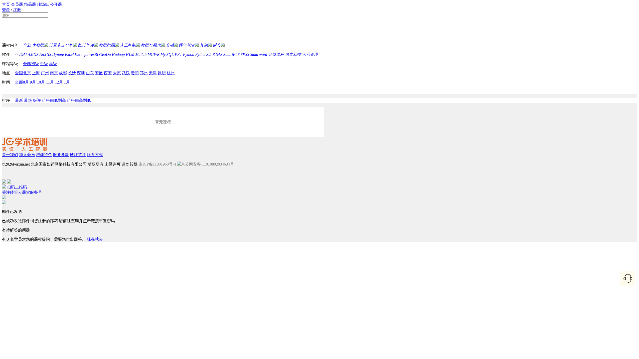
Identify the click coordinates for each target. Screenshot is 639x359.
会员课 (17, 4)
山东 (90, 73)
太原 (117, 73)
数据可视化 (151, 45)
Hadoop (118, 54)
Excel (69, 54)
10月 (41, 82)
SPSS (245, 54)
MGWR (154, 54)
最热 (28, 100)
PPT (178, 54)
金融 (170, 45)
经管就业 (187, 45)
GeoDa (105, 54)
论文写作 (293, 54)
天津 (153, 73)
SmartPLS (231, 54)
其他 (204, 45)
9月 (33, 82)
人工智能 (128, 45)
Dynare (58, 54)
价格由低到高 (54, 100)
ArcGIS (45, 54)
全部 (27, 45)
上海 (36, 73)
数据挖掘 (107, 45)
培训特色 (44, 155)
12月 (59, 82)
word (263, 54)
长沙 (72, 73)
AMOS (33, 54)
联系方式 (95, 155)
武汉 (126, 73)
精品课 (30, 4)
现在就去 (95, 239)
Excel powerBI (86, 54)
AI (25, 54)
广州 (45, 73)
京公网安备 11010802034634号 (207, 164)
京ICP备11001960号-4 (157, 164)
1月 (67, 82)
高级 (53, 64)
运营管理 (310, 54)
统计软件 (86, 45)
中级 (44, 64)
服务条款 (61, 155)
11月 (50, 82)
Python (188, 54)
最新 (19, 100)
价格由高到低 (79, 100)
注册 (17, 9)
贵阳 (135, 73)
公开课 (56, 4)
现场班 (43, 4)
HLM (130, 54)
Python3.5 (203, 54)
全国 (19, 73)
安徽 (99, 73)
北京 (27, 73)
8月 (26, 82)
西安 (108, 73)
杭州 (171, 73)
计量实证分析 (61, 45)
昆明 (162, 73)
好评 (37, 100)
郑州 (144, 73)
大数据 (37, 45)
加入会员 (27, 155)
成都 (63, 73)
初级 (35, 64)
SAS (219, 54)
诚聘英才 (78, 155)
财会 (217, 45)
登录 (6, 9)
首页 (6, 4)
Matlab (141, 54)
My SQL (167, 54)
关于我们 (10, 155)
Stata (254, 54)
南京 (54, 73)
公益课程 (276, 54)
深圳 (81, 73)
